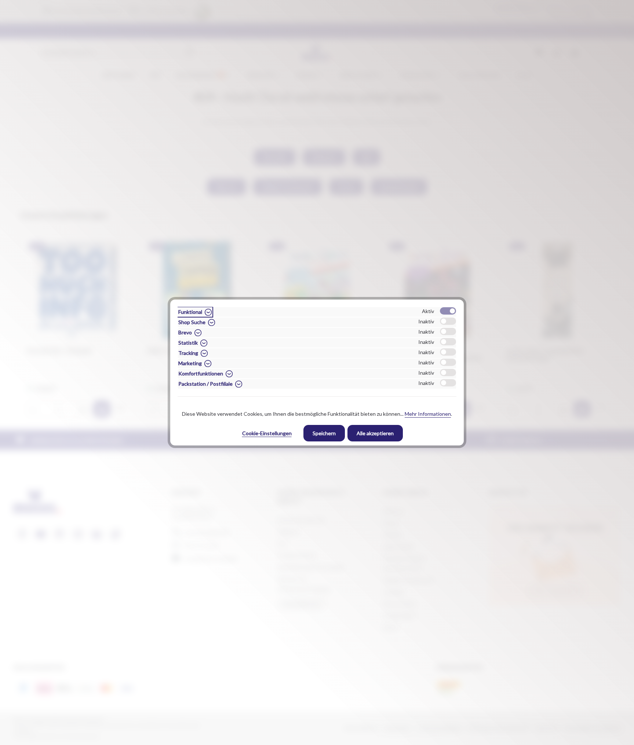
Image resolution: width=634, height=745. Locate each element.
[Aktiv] (448, 311)
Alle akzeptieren (375, 433)
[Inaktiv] (448, 321)
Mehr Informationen (428, 414)
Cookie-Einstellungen (267, 433)
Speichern (324, 433)
